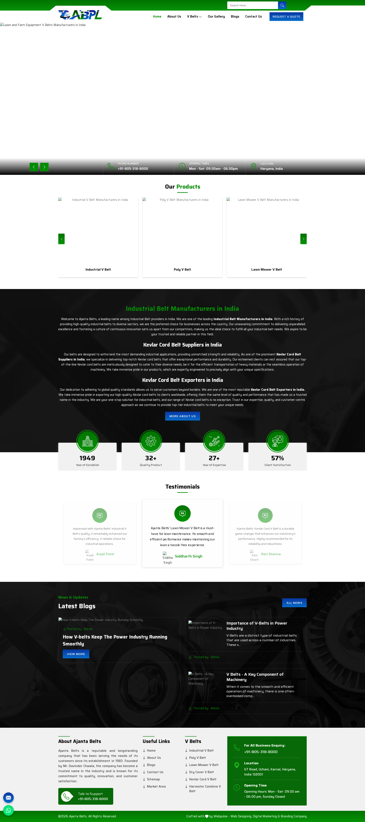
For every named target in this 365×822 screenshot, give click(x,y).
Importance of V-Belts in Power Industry (256, 626)
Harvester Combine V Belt (205, 788)
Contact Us (253, 16)
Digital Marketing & (266, 816)
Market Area (156, 786)
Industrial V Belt (201, 750)
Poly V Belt (197, 757)
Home (157, 16)
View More (76, 654)
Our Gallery (216, 16)
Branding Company (294, 816)
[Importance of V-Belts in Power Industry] (205, 633)
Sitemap (153, 779)
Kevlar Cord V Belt (203, 779)
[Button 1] (282, 5)
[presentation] (61, 239)
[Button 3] (200, 16)
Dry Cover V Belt (201, 772)
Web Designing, (241, 816)
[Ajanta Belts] (80, 16)
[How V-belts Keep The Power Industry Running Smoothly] (119, 619)
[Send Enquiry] (8, 797)
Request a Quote (286, 16)
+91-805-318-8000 (133, 168)
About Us (174, 16)
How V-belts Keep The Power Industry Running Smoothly (115, 640)
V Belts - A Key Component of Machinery (255, 677)
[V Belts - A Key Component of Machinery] (205, 684)
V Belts (192, 16)
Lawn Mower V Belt (204, 765)
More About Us (182, 416)
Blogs (235, 16)
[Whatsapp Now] (8, 810)
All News (294, 602)
